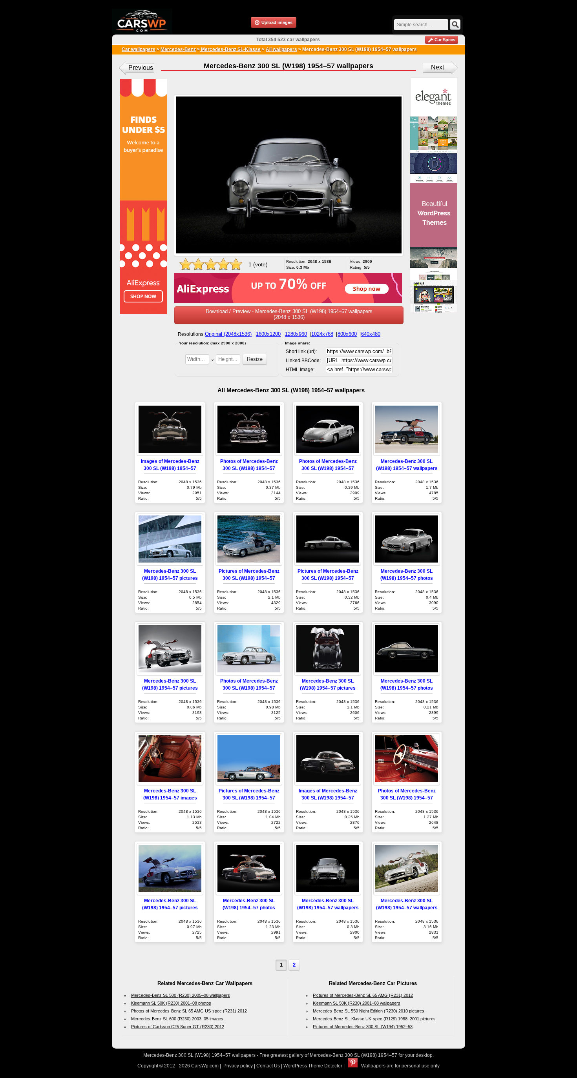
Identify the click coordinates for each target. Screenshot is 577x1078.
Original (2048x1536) (228, 334)
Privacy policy (237, 1066)
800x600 (347, 334)
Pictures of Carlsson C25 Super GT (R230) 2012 (177, 1026)
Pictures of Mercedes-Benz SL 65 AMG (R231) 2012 (363, 995)
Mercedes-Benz (178, 49)
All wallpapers (281, 49)
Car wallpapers (138, 49)
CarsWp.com (205, 1066)
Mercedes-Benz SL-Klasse (230, 49)
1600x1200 (268, 334)
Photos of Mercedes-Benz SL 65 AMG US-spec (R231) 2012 (189, 1011)
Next (437, 67)
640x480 (370, 334)
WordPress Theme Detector (312, 1066)
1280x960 (296, 334)
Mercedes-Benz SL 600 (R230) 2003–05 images (177, 1018)
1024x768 (322, 334)
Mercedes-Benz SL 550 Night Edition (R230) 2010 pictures (368, 1011)
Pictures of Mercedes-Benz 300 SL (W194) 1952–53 (363, 1026)
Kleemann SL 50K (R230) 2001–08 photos (171, 1003)
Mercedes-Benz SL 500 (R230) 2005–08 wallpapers (180, 995)
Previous (140, 67)
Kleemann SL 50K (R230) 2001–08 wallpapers (356, 1003)
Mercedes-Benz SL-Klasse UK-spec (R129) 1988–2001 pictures (374, 1018)
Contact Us (268, 1066)
